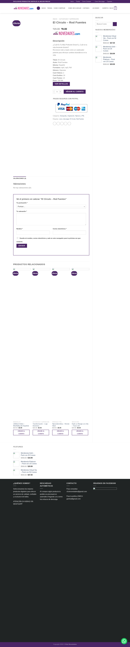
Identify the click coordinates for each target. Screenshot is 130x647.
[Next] (89, 353)
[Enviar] (115, 24)
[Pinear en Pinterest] (65, 123)
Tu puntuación (22, 203)
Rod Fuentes (80, 119)
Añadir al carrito (75, 91)
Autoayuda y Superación (69, 19)
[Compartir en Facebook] (54, 123)
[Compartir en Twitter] (58, 123)
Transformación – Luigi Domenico (40, 425)
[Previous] (13, 353)
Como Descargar (100, 1)
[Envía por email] (62, 123)
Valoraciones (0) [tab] (19, 178)
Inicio (72, 1)
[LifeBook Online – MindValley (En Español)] (22, 344)
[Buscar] (38, 8)
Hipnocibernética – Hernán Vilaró (60, 425)
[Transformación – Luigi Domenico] (41, 344)
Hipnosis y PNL (79, 116)
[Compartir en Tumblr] (69, 123)
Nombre (19, 229)
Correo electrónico (60, 229)
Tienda (78, 1)
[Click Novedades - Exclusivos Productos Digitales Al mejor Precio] (23, 8)
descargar (66, 119)
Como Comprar (86, 1)
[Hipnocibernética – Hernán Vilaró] (61, 344)
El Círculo (73, 119)
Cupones (109, 1)
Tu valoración (21, 211)
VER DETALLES (61, 84)
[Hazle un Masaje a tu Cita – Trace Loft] (80, 344)
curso (60, 119)
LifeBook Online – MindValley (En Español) (21, 425)
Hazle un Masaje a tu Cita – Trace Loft (80, 425)
